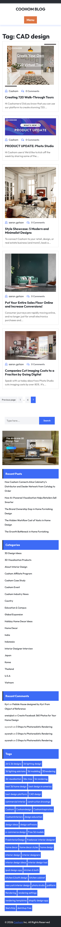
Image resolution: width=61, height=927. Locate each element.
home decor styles (29, 847)
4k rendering (41, 778)
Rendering (10, 892)
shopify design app (38, 900)
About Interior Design (16, 566)
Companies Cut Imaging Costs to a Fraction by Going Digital (29, 372)
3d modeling (34, 771)
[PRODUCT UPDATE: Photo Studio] (30, 126)
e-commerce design (15, 832)
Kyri (7, 704)
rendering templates (16, 900)
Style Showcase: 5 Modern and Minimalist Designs (27, 230)
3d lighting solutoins (15, 771)
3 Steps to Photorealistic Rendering (34, 726)
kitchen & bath (31, 870)
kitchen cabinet (37, 877)
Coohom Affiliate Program (18, 573)
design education (33, 816)
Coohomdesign (23, 809)
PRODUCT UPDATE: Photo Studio (29, 146)
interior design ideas (15, 862)
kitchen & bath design (16, 877)
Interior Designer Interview (19, 648)
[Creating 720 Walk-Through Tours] (30, 64)
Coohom (13, 91)
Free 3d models (36, 832)
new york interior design (17, 885)
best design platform (16, 794)
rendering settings (27, 892)
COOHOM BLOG (30, 9)
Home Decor (11, 628)
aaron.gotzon (16, 222)
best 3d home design (16, 786)
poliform (51, 885)
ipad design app (13, 870)
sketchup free (24, 907)
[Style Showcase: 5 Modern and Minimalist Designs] (30, 192)
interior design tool (37, 862)
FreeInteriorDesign (15, 839)
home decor (11, 847)
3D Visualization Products (18, 559)
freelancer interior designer (41, 839)
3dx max (27, 778)
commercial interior (15, 801)
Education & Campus (15, 607)
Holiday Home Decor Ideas (18, 621)
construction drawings (39, 801)
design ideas (11, 824)
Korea (8, 662)
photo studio (38, 885)
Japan (8, 655)
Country (9, 600)
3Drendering (48, 771)
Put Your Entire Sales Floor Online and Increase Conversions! (29, 304)
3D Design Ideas (13, 553)
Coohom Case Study (15, 580)
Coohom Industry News (16, 594)
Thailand (9, 668)
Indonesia (10, 641)
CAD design (35, 794)
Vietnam (9, 682)
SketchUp (10, 907)
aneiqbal (9, 715)
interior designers (31, 854)
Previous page (9, 399)
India (7, 634)
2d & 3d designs (13, 763)
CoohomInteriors (14, 816)
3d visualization (13, 778)
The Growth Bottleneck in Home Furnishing (27, 531)
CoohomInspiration (43, 809)
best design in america (40, 786)
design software (28, 824)
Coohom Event (12, 587)
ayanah (9, 733)
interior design (12, 854)
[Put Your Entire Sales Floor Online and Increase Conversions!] (30, 272)
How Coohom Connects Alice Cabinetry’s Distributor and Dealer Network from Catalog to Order (30, 486)
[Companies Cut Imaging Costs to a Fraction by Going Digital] (30, 345)
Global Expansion (14, 614)
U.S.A (7, 675)
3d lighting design (32, 763)
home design (46, 847)
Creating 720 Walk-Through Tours (29, 97)
